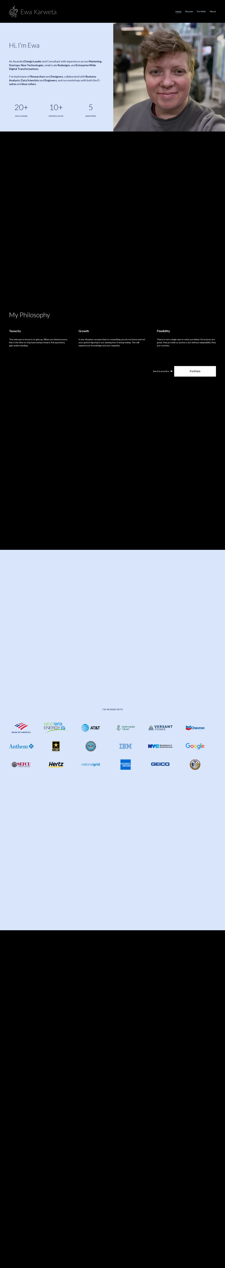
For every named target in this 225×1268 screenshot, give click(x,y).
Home (178, 11)
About (213, 11)
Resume (189, 11)
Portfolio (201, 11)
